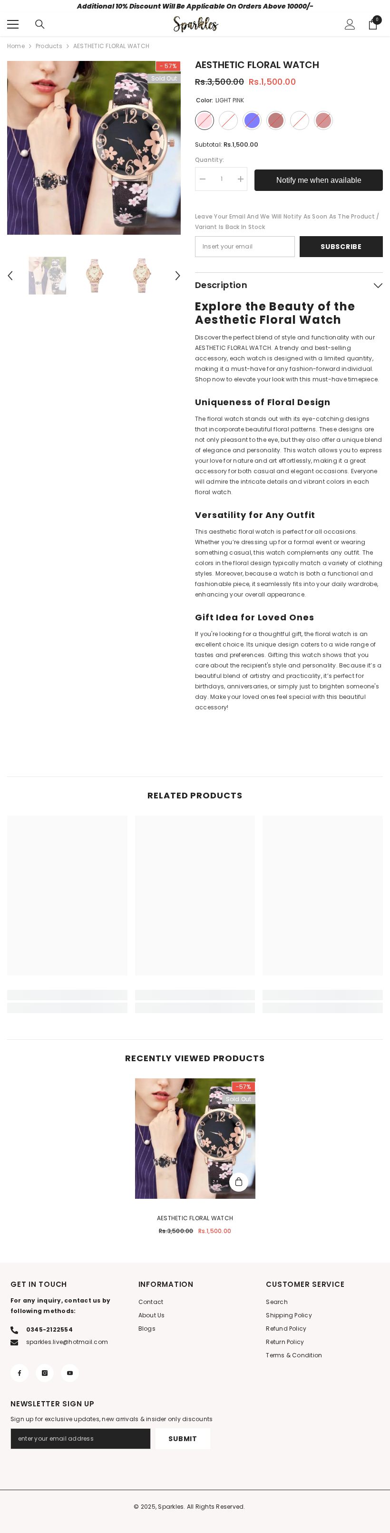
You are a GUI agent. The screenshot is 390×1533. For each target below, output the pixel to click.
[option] (94, 148)
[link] (67, 995)
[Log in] (350, 24)
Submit (182, 1438)
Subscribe (341, 246)
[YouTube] (70, 1373)
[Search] (40, 24)
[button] (10, 276)
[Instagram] (45, 1373)
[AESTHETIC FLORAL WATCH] (195, 1138)
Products (49, 46)
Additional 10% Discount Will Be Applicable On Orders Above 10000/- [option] (195, 6)
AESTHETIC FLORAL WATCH (195, 1218)
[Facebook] (19, 1373)
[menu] (13, 24)
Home (16, 46)
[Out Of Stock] (238, 1182)
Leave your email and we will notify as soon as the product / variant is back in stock (287, 221)
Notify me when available (318, 180)
